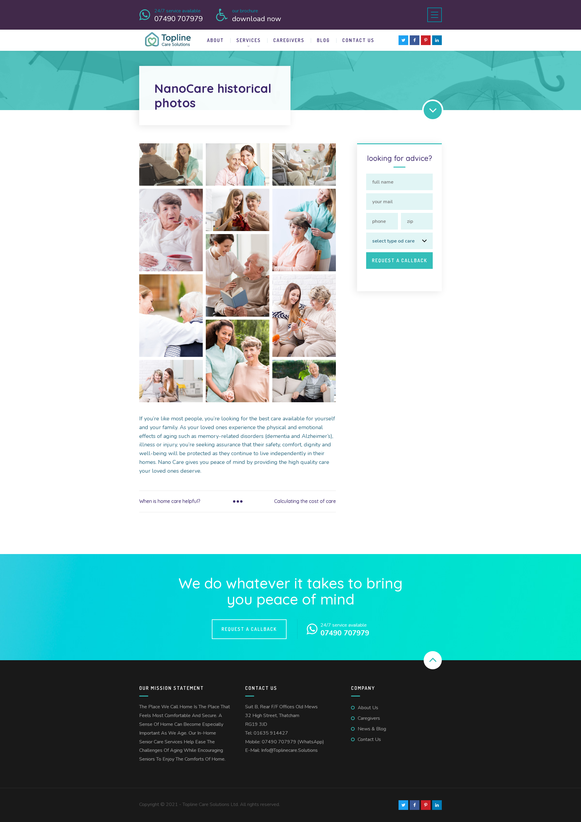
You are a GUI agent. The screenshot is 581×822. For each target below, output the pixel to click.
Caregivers (288, 40)
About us (368, 707)
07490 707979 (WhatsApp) (293, 742)
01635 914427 (271, 733)
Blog (323, 40)
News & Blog (372, 729)
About (215, 40)
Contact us (358, 40)
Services (248, 40)
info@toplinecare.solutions (289, 750)
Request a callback (249, 629)
